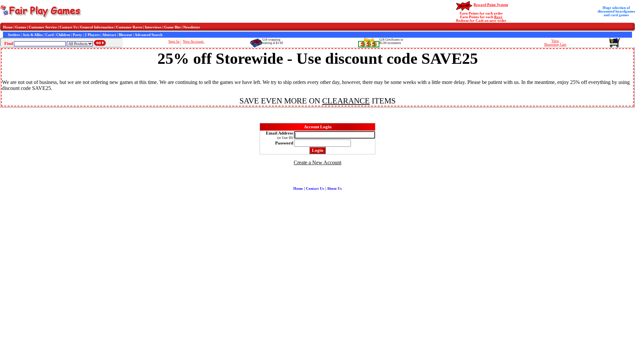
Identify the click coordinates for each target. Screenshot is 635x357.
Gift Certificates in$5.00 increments (391, 41)
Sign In (174, 41)
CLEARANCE (346, 101)
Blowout (125, 35)
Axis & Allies (32, 35)
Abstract (109, 35)
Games (20, 27)
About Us (334, 188)
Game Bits (172, 27)
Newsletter (191, 27)
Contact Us (68, 27)
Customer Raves (129, 27)
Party (77, 35)
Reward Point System (491, 5)
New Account (193, 41)
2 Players (92, 35)
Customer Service (43, 27)
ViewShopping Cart (555, 42)
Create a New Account (317, 162)
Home (8, 27)
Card (49, 35)
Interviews (153, 27)
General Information (96, 27)
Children (63, 35)
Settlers (14, 35)
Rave (498, 17)
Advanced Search (148, 35)
